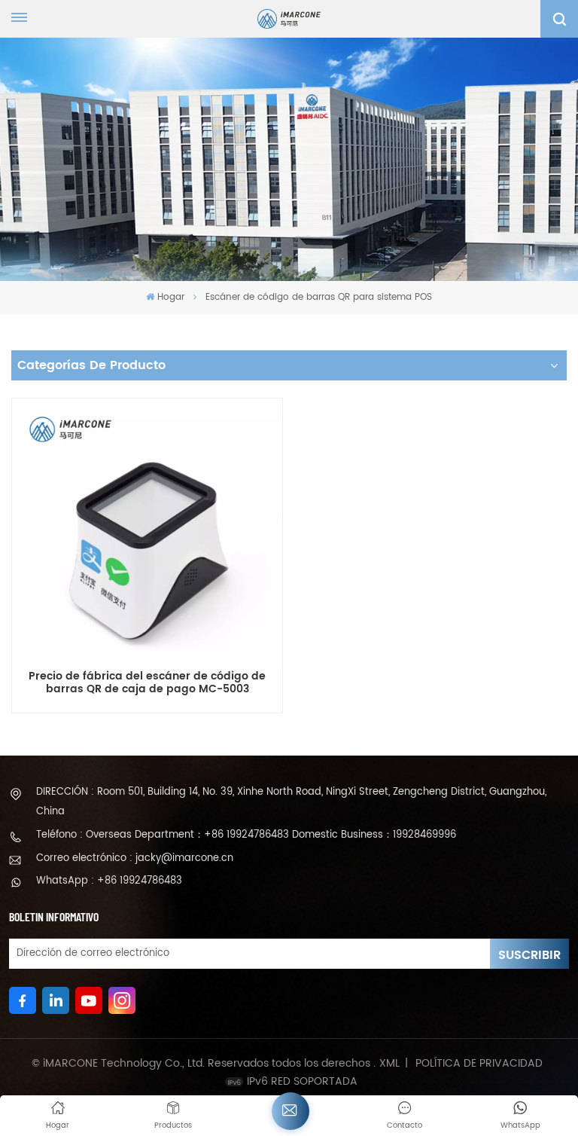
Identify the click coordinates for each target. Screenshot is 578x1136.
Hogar (170, 297)
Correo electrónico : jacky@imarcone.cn (134, 858)
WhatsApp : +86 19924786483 (109, 881)
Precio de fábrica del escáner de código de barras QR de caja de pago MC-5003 (147, 683)
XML (389, 1063)
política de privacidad (479, 1063)
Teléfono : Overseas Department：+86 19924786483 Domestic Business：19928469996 (246, 835)
